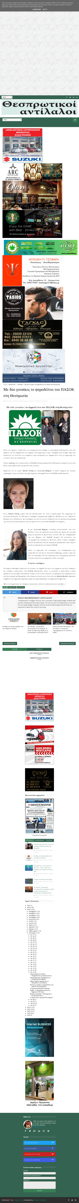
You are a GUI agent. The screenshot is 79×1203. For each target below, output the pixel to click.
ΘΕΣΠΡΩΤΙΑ (12, 384)
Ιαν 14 (32, 966)
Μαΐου (31, 925)
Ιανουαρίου (33, 933)
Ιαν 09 (32, 999)
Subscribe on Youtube (32, 1154)
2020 (29, 1011)
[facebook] (66, 97)
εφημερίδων (44, 835)
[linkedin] (39, 1131)
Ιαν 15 (32, 964)
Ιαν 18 (32, 958)
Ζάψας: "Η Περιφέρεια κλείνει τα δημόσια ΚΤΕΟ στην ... (40, 991)
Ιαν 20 (32, 954)
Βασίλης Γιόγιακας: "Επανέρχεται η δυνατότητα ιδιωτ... (41, 994)
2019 (29, 1013)
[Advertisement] (39, 47)
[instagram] (73, 97)
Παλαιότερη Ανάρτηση (67, 643)
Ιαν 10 (32, 972)
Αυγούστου (33, 919)
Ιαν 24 (32, 949)
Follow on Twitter (31, 1142)
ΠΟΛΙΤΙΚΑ (20, 384)
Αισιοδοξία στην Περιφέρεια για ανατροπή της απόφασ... (40, 978)
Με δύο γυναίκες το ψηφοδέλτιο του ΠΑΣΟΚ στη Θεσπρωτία (42, 985)
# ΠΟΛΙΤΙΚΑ (21, 587)
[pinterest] (48, 1131)
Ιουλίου (31, 921)
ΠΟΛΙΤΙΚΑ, (44, 401)
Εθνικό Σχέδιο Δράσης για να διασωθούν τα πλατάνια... (39, 982)
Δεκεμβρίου (33, 911)
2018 (29, 1015)
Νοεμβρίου (32, 913)
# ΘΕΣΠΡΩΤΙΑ (12, 587)
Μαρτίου (32, 929)
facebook (39, 649)
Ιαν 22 (32, 952)
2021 (29, 1009)
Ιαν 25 (32, 946)
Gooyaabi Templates (39, 1200)
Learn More (37, 9)
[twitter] (70, 97)
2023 (29, 909)
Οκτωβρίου (32, 915)
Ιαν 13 (32, 968)
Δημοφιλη (39, 840)
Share (33, 592)
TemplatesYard (18, 1200)
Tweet (14, 592)
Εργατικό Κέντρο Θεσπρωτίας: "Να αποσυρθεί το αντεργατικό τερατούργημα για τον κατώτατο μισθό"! (63, 629)
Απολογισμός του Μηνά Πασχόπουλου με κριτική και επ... (41, 975)
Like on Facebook (30, 1148)
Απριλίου (32, 927)
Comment (70, 592)
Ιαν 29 (32, 939)
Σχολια (49, 840)
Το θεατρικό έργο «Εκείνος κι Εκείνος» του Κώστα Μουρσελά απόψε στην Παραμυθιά (44, 846)
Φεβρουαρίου (33, 931)
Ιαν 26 (32, 945)
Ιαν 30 (32, 937)
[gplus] (35, 1131)
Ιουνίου (31, 923)
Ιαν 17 (32, 960)
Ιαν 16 (32, 962)
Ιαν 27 (32, 943)
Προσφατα (30, 840)
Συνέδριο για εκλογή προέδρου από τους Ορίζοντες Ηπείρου (13, 627)
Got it (45, 9)
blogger (14, 649)
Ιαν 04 (32, 1003)
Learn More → (37, 1127)
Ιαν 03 (32, 1005)
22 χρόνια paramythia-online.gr (40, 988)
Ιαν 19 (32, 956)
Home (5, 384)
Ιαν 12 (32, 970)
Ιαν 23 (32, 950)
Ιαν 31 (32, 935)
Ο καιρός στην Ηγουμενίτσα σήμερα (43, 879)
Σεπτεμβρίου (33, 917)
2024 (29, 907)
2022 (29, 1007)
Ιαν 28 (32, 941)
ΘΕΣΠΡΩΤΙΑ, (38, 401)
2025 (29, 905)
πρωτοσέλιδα (37, 835)
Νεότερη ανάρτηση (10, 643)
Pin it (51, 592)
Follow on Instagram (32, 1160)
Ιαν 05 (32, 1001)
